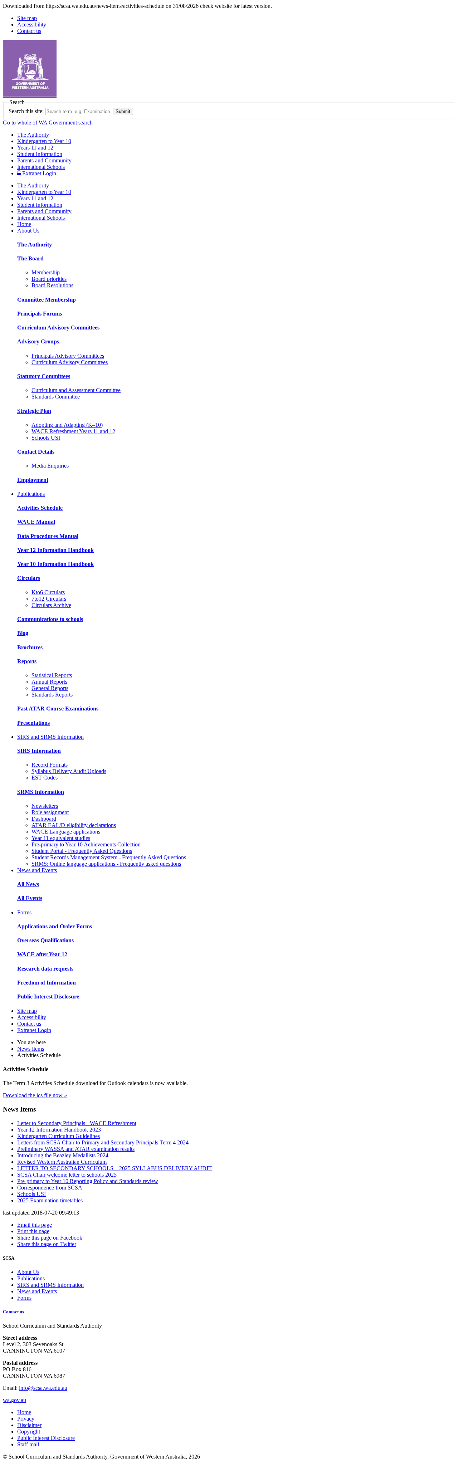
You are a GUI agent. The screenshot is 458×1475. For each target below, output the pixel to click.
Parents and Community (44, 160)
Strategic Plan (34, 411)
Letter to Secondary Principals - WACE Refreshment (76, 1123)
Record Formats (49, 765)
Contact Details (35, 452)
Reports (26, 661)
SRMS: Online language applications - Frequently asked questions (106, 864)
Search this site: (26, 111)
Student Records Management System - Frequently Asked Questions (108, 857)
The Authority (33, 135)
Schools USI (45, 438)
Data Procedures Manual (47, 536)
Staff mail (28, 1444)
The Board (30, 258)
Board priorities (49, 279)
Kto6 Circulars (48, 592)
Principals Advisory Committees (67, 356)
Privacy (25, 1419)
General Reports (49, 688)
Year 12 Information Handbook (55, 550)
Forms (24, 912)
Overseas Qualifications (45, 940)
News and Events (37, 870)
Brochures (30, 647)
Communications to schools (50, 619)
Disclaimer (29, 1425)
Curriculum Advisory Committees (58, 327)
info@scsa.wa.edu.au (43, 1388)
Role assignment (50, 812)
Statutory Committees (43, 376)
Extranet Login (38, 173)
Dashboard (43, 819)
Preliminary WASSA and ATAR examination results (76, 1149)
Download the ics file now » (35, 1095)
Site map (27, 18)
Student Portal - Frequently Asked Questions (81, 851)
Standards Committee (55, 397)
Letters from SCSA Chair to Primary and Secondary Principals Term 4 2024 (103, 1142)
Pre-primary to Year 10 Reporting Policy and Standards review (87, 1181)
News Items (30, 1049)
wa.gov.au (14, 1400)
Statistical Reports (51, 675)
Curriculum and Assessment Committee (76, 390)
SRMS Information (40, 792)
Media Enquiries (50, 466)
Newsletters (44, 806)
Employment (32, 480)
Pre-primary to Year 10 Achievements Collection (86, 844)
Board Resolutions (52, 285)
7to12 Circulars (48, 599)
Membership (45, 272)
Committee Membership (46, 300)
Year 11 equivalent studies (60, 838)
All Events (29, 898)
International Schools (41, 167)
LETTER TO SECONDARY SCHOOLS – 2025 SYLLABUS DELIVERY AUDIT (114, 1168)
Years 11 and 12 (35, 148)
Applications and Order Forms (54, 926)
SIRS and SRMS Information (50, 737)
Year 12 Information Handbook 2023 (59, 1130)
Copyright (28, 1431)
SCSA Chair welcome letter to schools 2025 (67, 1175)
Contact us (29, 31)
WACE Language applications (65, 832)
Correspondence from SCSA (49, 1188)
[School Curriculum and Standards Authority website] (84, 96)
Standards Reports (52, 695)
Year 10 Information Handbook (55, 564)
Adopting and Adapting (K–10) (67, 425)
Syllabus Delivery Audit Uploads (68, 771)
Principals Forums (39, 314)
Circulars (28, 578)
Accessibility (31, 24)
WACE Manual (36, 522)
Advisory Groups (38, 341)
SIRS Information (39, 751)
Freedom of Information (46, 983)
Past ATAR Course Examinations (57, 708)
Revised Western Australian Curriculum (62, 1162)
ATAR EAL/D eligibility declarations (73, 825)
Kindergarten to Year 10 (44, 141)
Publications (31, 494)
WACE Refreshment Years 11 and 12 (73, 431)
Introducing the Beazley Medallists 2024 (62, 1155)
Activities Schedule (40, 508)
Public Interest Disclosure (48, 996)
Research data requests (45, 969)
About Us (28, 231)
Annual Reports (49, 682)
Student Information (39, 154)
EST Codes (44, 778)
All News (28, 884)
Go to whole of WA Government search (48, 122)
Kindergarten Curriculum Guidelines (58, 1136)
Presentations (33, 723)
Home (24, 224)
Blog (22, 633)
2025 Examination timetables (50, 1200)
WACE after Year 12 (42, 954)
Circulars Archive (51, 605)
